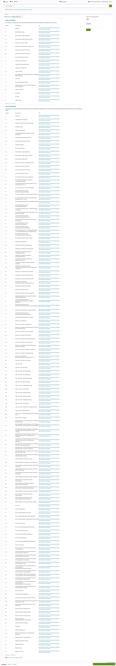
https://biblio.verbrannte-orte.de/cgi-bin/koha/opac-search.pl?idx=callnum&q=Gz (49, 286)
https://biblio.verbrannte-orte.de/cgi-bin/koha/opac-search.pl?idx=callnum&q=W (49, 89)
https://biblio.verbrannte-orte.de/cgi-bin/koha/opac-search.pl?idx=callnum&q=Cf (49, 191)
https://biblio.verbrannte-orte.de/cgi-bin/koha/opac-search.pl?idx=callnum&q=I (49, 64)
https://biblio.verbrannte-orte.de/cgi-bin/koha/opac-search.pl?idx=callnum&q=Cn (49, 209)
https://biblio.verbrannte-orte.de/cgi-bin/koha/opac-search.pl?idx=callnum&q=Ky (49, 356)
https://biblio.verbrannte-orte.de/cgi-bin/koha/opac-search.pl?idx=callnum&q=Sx (49, 537)
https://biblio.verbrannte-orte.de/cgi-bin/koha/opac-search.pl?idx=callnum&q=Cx (49, 231)
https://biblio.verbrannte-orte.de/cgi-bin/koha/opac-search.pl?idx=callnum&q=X (49, 93)
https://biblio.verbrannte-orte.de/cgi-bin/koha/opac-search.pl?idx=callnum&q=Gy (49, 282)
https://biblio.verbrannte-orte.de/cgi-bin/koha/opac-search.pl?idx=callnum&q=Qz (49, 502)
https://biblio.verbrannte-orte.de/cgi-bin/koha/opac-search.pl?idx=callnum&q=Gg (49, 256)
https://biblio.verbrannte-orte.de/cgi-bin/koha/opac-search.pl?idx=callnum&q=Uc (49, 555)
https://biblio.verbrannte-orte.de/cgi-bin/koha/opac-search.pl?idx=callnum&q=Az (49, 144)
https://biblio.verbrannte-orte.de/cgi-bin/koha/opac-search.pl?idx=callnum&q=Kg (49, 335)
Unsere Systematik (10, 106)
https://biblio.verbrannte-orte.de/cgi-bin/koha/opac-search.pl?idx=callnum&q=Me (49, 374)
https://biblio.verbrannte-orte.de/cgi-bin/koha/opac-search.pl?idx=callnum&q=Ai (49, 134)
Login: (87, 19)
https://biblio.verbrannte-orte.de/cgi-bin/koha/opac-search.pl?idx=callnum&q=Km (49, 346)
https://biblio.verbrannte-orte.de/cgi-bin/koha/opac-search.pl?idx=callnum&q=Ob (49, 430)
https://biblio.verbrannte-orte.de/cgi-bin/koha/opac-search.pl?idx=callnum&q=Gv (49, 271)
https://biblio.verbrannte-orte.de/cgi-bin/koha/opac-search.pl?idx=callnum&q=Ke (49, 331)
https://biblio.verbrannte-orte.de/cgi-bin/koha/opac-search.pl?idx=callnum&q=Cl (49, 205)
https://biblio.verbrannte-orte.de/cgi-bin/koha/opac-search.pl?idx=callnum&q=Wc (49, 597)
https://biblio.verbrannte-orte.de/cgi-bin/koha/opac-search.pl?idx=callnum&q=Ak (49, 137)
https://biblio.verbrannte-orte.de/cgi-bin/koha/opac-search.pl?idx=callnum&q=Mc (49, 371)
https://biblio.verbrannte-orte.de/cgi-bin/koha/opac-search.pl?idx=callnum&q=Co (49, 213)
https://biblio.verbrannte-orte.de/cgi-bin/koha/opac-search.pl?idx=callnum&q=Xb (49, 637)
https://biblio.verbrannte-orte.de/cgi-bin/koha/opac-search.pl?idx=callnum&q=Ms (49, 399)
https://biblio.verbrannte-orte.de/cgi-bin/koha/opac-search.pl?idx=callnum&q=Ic (49, 296)
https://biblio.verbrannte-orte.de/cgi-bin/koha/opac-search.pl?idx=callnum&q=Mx (49, 410)
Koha (114, 662)
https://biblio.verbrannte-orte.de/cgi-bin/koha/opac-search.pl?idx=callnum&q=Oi (49, 448)
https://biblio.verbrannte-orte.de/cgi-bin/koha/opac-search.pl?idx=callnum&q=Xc (49, 641)
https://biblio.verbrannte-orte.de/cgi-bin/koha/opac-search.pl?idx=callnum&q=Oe (49, 440)
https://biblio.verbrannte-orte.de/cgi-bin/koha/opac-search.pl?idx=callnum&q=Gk (49, 263)
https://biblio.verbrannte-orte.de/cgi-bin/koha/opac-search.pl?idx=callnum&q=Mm (49, 389)
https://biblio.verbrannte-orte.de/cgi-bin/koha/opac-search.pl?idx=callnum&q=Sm (49, 527)
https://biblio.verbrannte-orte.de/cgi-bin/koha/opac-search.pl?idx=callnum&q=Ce (49, 188)
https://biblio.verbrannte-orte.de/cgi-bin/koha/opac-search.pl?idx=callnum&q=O (49, 75)
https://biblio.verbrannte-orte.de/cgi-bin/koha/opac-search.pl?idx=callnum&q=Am (49, 141)
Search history (104, 1)
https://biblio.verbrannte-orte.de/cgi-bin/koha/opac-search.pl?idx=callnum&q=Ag (49, 130)
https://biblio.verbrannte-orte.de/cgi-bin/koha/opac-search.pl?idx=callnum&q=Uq (49, 575)
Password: (88, 24)
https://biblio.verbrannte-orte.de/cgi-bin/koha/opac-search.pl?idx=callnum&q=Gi (49, 259)
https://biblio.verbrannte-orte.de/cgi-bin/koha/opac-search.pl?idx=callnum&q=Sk (49, 523)
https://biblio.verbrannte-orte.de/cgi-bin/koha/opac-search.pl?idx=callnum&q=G (49, 60)
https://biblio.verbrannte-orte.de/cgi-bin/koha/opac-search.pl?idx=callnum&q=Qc (49, 469)
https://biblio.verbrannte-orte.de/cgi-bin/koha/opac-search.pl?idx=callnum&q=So (49, 82)
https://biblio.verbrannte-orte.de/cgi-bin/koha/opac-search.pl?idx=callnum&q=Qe (49, 473)
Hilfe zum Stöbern (10, 20)
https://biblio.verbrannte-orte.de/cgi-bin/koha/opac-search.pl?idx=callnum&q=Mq (49, 396)
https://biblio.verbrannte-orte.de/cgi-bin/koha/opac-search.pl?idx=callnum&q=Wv (49, 612)
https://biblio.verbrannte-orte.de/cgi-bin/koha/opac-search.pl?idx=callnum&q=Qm (49, 487)
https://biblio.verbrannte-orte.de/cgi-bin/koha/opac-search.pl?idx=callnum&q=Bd (49, 43)
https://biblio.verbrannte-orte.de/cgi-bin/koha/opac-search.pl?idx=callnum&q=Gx (49, 279)
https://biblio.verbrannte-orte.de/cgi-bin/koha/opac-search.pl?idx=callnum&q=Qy (49, 498)
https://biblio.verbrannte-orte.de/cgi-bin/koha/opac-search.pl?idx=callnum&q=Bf (49, 50)
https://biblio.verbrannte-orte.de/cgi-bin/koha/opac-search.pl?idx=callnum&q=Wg (49, 605)
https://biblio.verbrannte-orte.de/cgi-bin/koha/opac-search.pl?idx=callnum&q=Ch (49, 198)
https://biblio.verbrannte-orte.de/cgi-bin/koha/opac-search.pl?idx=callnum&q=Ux (49, 578)
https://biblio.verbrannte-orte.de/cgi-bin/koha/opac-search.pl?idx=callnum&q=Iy (49, 313)
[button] (11, 1)
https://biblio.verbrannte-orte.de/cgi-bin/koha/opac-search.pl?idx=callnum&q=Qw (49, 491)
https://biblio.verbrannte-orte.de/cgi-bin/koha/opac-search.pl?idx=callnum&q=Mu (49, 403)
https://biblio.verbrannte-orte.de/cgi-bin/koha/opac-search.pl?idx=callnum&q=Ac (49, 123)
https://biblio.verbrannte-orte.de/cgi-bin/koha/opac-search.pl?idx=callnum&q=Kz (49, 360)
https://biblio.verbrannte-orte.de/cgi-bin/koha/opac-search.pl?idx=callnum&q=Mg (49, 378)
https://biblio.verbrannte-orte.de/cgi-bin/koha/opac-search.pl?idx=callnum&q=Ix (49, 310)
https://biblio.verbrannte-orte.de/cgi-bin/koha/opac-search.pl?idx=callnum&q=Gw (49, 275)
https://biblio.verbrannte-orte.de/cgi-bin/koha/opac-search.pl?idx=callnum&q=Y (49, 96)
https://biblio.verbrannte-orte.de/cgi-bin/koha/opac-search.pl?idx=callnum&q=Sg (49, 516)
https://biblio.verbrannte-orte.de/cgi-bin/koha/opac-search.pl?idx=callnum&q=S (49, 78)
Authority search (18, 9)
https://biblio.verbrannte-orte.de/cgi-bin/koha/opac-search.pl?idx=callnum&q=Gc (49, 248)
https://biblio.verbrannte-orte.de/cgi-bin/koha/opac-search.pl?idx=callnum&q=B (49, 32)
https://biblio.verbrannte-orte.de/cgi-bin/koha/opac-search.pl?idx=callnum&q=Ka (49, 324)
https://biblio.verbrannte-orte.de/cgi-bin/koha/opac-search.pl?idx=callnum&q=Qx (49, 494)
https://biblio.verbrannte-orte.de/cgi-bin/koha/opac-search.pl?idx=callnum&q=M (49, 71)
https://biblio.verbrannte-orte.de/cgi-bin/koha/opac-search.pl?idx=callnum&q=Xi (49, 648)
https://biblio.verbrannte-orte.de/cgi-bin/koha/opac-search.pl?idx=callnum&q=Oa (49, 425)
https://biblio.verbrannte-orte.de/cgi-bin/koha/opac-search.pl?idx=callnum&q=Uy (49, 582)
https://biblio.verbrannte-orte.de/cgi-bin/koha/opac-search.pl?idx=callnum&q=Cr (49, 220)
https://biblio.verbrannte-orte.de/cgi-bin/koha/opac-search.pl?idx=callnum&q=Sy (49, 541)
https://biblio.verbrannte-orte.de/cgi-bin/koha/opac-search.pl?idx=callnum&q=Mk (49, 385)
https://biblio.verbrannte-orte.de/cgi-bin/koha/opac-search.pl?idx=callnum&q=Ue (49, 559)
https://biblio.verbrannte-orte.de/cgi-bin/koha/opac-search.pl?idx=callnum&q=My (49, 414)
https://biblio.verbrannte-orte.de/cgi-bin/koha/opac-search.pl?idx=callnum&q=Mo (49, 392)
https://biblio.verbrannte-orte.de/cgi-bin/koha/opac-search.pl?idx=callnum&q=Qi (49, 480)
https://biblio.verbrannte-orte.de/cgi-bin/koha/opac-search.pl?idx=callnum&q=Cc (49, 180)
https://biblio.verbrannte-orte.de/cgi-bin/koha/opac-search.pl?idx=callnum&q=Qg (49, 476)
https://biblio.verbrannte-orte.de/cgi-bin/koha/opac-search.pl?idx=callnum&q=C (49, 57)
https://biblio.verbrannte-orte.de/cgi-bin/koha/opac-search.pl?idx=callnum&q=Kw (49, 349)
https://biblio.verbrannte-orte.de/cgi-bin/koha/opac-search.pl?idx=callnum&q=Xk (49, 651)
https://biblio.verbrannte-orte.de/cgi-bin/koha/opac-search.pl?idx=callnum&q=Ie (49, 301)
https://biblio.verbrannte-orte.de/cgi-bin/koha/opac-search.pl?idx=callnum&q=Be (49, 46)
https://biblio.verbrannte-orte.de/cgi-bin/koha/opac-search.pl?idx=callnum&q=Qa (49, 462)
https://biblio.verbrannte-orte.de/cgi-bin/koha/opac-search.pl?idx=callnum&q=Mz (49, 417)
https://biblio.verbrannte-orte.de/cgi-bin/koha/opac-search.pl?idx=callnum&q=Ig (49, 306)
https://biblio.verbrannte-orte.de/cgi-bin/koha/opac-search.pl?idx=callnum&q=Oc (49, 435)
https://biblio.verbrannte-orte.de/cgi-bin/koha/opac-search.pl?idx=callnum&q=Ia (49, 293)
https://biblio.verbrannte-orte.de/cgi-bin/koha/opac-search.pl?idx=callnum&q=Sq (49, 534)
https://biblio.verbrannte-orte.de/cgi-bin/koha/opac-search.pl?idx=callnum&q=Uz (49, 587)
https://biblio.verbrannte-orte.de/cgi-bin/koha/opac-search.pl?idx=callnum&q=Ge (49, 252)
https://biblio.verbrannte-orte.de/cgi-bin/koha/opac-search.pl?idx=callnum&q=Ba (49, 35)
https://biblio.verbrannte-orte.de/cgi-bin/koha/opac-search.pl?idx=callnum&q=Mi (49, 382)
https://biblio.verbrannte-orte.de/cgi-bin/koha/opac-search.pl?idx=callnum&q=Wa (49, 594)
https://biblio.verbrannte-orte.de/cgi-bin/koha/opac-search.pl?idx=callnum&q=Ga (49, 245)
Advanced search (9, 9)
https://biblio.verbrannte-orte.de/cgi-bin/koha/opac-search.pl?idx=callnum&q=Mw (49, 407)
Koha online (6, 1)
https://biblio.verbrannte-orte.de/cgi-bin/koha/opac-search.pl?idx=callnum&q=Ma (49, 367)
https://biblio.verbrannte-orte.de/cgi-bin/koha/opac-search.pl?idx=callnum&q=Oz (49, 455)
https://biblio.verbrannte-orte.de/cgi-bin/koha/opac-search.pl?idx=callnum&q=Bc (49, 39)
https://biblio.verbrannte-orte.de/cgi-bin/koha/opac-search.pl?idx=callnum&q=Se (49, 512)
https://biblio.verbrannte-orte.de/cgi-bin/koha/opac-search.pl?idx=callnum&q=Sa (49, 509)
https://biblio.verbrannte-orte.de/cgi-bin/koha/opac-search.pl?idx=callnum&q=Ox (49, 451)
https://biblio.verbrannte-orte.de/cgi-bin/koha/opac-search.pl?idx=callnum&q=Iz (49, 317)
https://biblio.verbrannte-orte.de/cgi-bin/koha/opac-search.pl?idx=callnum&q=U (49, 86)
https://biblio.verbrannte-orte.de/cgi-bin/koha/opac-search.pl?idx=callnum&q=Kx (49, 353)
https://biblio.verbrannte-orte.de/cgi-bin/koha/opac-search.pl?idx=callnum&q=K (49, 68)
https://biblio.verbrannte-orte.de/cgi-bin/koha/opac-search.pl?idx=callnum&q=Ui (49, 567)
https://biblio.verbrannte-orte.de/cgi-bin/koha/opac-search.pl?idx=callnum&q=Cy (49, 234)
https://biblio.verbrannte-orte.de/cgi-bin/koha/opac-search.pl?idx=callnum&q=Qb (49, 466)
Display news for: (8, 17)
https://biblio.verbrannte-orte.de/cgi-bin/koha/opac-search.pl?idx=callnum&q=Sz (49, 545)
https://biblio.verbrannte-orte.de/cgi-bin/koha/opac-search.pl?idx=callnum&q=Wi (49, 608)
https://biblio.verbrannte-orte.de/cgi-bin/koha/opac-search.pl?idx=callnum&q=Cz (49, 238)
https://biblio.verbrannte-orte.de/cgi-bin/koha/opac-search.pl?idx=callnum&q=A (49, 28)
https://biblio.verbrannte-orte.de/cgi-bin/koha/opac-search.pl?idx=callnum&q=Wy (49, 619)
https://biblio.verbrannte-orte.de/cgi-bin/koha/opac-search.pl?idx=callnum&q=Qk (49, 484)
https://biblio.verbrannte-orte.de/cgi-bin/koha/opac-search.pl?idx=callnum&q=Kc (49, 328)
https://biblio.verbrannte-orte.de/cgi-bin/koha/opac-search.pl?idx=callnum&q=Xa (49, 630)
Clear (111, 1)
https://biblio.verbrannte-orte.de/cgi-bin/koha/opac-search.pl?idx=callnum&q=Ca (49, 177)
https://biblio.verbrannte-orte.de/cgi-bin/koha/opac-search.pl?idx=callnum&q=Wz (49, 623)
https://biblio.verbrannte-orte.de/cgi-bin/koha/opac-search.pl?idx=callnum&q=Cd (49, 184)
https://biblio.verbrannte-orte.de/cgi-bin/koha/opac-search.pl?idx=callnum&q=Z (49, 100)
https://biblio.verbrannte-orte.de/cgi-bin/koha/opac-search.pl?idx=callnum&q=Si (49, 520)
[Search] (110, 6)
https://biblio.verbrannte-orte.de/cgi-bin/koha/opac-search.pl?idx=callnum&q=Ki (49, 338)
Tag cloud (25, 9)
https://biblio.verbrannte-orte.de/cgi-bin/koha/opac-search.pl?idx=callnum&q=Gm (49, 267)
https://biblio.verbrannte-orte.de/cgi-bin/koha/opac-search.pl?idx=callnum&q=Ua (49, 552)
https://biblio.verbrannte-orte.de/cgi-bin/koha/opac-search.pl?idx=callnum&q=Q (49, 459)
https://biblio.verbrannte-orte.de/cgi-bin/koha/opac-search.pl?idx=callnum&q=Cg (49, 195)
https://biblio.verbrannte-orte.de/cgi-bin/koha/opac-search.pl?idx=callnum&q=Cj (49, 202)
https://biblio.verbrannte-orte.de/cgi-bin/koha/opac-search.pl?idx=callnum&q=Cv (49, 227)
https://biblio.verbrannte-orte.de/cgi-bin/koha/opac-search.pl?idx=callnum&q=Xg (49, 644)
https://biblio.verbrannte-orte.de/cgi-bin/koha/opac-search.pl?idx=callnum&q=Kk (49, 342)
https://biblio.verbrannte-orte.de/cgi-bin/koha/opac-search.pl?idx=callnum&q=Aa (49, 119)
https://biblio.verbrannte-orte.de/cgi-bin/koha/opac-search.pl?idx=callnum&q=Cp (49, 216)
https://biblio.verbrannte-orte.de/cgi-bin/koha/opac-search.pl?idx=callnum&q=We (49, 601)
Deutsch (15, 664)
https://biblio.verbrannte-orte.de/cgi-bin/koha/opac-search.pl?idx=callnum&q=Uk (49, 571)
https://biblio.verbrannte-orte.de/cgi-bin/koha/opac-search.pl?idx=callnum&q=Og (49, 444)
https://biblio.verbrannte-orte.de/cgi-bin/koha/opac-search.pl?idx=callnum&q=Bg (49, 53)
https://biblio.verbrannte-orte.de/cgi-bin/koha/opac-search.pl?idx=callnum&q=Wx (49, 615)
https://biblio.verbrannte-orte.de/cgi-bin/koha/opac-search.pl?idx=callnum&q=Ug (49, 563)
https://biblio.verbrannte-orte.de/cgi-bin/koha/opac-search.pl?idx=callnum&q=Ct (49, 223)
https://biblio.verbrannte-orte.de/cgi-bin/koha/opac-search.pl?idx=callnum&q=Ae (49, 127)
